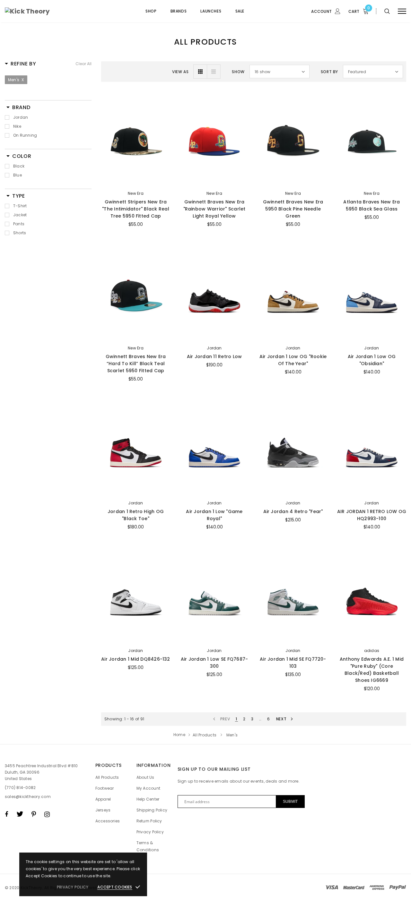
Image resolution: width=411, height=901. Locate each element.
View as (180, 71)
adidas (371, 650)
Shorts (19, 233)
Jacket (20, 215)
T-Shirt (20, 206)
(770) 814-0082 (20, 787)
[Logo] (53, 11)
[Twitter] (19, 814)
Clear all (83, 63)
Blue (17, 175)
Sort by (329, 71)
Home (179, 734)
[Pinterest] (33, 814)
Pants (18, 224)
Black (18, 166)
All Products (204, 735)
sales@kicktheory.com (28, 796)
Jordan (20, 117)
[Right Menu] (402, 11)
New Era (136, 193)
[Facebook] (6, 814)
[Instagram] (47, 814)
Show (238, 71)
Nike (17, 126)
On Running (25, 135)
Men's (16, 79)
